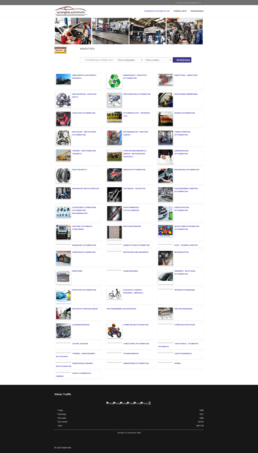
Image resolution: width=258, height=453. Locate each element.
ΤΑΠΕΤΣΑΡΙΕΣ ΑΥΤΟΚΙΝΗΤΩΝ (136, 343)
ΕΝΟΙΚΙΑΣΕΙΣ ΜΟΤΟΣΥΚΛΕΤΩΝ (85, 188)
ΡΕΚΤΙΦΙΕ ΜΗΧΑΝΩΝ (183, 309)
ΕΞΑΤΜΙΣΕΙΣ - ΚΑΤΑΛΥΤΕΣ (134, 188)
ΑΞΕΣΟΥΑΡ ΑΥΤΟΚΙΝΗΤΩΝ (83, 113)
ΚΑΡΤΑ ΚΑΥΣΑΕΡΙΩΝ (132, 226)
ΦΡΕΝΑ (177, 363)
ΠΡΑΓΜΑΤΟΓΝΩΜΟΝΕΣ (184, 290)
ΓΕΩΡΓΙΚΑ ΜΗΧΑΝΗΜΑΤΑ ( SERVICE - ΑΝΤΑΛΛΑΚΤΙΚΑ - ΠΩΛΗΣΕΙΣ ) (135, 153)
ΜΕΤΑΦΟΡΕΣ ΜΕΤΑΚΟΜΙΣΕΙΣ (136, 252)
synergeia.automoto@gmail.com (188, 2)
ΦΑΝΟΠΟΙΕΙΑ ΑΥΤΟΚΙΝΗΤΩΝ (136, 363)
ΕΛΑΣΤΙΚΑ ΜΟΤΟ (79, 169)
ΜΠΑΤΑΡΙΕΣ (77, 271)
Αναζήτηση (183, 59)
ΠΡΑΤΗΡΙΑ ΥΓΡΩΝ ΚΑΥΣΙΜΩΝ (85, 309)
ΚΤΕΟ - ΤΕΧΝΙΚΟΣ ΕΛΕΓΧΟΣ (186, 245)
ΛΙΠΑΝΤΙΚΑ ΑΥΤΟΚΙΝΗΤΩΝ (83, 252)
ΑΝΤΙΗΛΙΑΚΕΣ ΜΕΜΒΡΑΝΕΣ (186, 94)
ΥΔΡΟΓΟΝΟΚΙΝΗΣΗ (183, 353)
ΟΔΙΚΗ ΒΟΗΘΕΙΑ (130, 271)
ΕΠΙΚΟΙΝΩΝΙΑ (197, 11)
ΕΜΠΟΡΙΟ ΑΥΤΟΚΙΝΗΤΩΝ (134, 169)
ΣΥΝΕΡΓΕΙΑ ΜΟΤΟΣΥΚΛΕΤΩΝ (135, 324)
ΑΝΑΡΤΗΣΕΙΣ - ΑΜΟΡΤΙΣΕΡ (186, 75)
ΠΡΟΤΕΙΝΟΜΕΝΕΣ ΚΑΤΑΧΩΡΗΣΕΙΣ (121, 309)
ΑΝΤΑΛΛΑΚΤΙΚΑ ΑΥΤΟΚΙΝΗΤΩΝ (136, 94)
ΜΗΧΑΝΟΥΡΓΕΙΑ (181, 252)
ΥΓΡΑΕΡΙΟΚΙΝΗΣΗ (131, 353)
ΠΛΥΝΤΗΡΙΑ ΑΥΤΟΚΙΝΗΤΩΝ (84, 290)
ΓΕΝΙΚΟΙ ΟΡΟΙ (180, 11)
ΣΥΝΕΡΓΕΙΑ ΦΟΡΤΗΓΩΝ (184, 324)
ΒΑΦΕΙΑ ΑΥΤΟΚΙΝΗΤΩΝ (184, 113)
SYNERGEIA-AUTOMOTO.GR (157, 11)
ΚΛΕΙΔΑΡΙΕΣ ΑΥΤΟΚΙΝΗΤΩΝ (84, 245)
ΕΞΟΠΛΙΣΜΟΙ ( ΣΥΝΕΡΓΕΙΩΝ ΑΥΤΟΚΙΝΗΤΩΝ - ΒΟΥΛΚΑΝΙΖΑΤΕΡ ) (84, 210)
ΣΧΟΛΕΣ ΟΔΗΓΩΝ (80, 343)
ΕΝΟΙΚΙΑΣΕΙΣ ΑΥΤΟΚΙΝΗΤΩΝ (186, 169)
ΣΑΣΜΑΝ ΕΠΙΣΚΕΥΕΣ (81, 324)
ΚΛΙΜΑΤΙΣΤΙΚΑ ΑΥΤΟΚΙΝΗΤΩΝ (136, 245)
